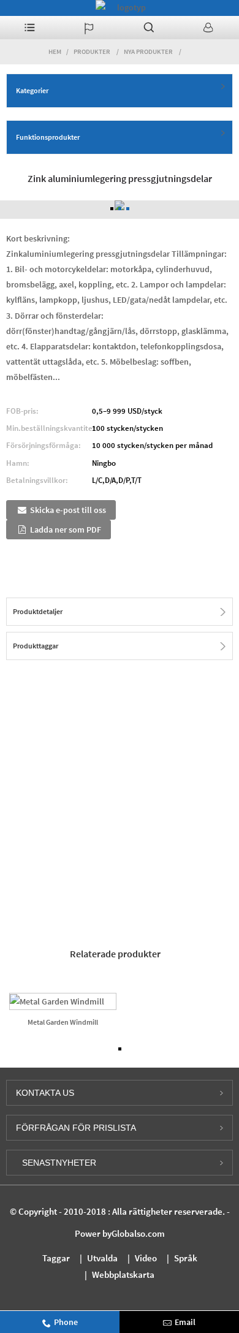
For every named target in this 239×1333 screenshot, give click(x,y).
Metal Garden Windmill (63, 1022)
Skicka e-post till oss (68, 509)
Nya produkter (148, 51)
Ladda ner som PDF (65, 529)
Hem (54, 51)
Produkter (92, 51)
